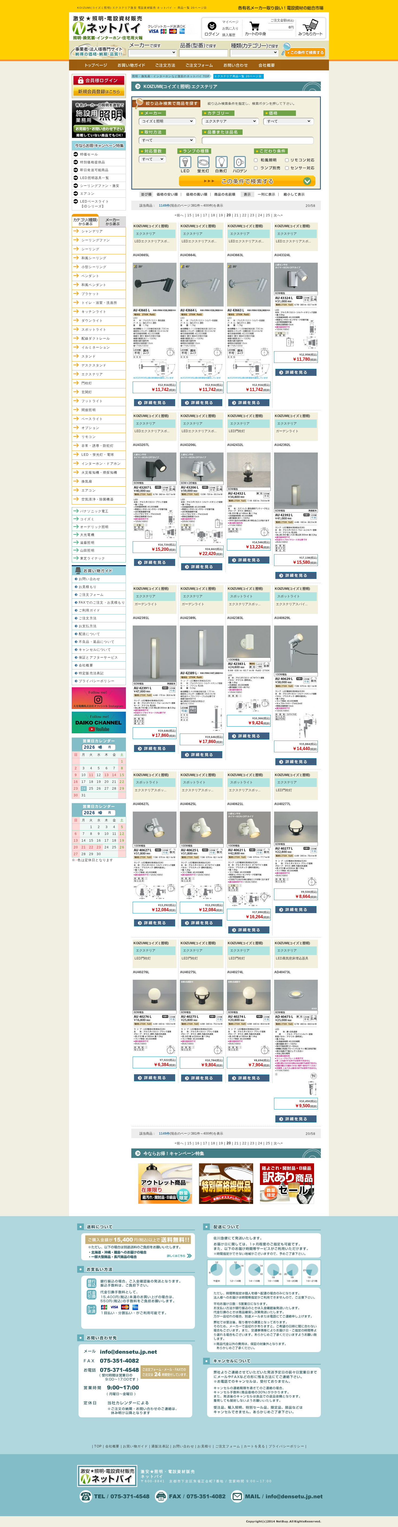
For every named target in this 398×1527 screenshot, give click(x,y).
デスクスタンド (93, 365)
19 (221, 215)
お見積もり (88, 587)
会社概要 (86, 665)
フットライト (92, 401)
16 (197, 215)
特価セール (89, 154)
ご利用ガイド (89, 610)
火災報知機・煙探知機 (99, 472)
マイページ (230, 22)
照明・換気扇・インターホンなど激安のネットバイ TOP (171, 76)
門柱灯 (86, 383)
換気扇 (86, 481)
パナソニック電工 (94, 511)
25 (268, 215)
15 (189, 215)
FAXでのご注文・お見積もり (102, 602)
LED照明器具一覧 (94, 178)
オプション (90, 428)
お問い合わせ (89, 579)
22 (244, 215)
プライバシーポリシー (97, 681)
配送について (89, 634)
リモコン (88, 437)
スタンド (88, 356)
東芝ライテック (92, 558)
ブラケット (90, 294)
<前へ (179, 215)
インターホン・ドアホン (101, 463)
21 (236, 215)
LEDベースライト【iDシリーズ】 (94, 204)
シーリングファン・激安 (99, 186)
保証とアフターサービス (98, 657)
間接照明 (88, 410)
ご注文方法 (88, 618)
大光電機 (87, 535)
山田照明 (87, 550)
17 (205, 215)
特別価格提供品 (92, 162)
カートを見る (254, 1446)
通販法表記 (160, 1446)
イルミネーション (95, 347)
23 (252, 215)
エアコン (87, 194)
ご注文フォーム (91, 595)
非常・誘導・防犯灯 (97, 446)
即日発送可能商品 (94, 170)
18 (213, 215)
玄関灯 (86, 392)
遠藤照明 (87, 543)
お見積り (204, 1446)
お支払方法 (88, 626)
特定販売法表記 (91, 673)
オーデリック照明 (94, 527)
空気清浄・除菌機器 (97, 499)
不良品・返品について (97, 642)
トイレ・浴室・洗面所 (99, 303)
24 (260, 215)
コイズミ (87, 519)
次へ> (278, 215)
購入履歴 (228, 35)
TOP (98, 1446)
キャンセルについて (95, 650)
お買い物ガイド (135, 1446)
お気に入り (230, 28)
